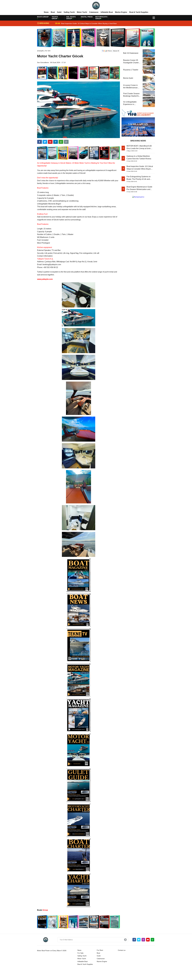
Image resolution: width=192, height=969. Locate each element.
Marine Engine (121, 12)
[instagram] (143, 939)
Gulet (59, 12)
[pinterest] (55, 142)
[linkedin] (50, 142)
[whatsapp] (152, 939)
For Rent (47, 51)
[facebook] (39, 142)
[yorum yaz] (66, 142)
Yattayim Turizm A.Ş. (45, 259)
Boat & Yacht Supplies (138, 12)
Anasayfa (40, 51)
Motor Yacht (82, 12)
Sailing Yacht (69, 12)
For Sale (80, 953)
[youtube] (148, 939)
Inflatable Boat (107, 12)
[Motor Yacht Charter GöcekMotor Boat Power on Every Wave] (96, 5)
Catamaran (93, 12)
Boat (53, 12)
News (46, 12)
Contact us (121, 950)
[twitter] (44, 142)
